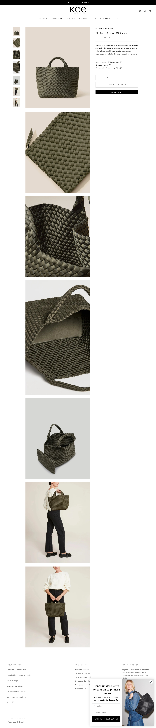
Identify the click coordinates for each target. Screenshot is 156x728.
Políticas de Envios (81, 688)
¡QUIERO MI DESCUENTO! (106, 719)
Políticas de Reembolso (83, 685)
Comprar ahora (117, 92)
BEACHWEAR (57, 19)
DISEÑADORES (85, 19)
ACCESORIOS (42, 19)
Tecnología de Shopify (16, 722)
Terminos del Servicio (82, 681)
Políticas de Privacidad (83, 673)
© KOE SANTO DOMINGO (17, 719)
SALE (117, 19)
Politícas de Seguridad (83, 677)
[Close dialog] (151, 682)
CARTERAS (71, 19)
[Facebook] (8, 702)
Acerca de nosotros (82, 669)
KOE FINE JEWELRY (102, 19)
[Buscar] (145, 11)
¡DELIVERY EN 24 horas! (78, 2)
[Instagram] (13, 702)
